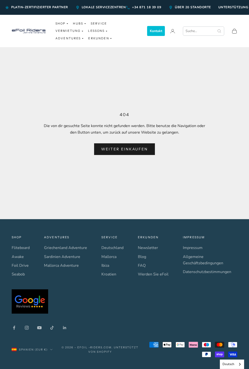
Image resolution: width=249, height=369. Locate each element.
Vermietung (68, 31)
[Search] (220, 31)
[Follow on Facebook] (14, 327)
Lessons (96, 31)
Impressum (193, 247)
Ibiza (105, 265)
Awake (18, 256)
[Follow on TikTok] (52, 327)
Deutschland (112, 247)
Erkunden (98, 38)
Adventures (68, 38)
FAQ (142, 265)
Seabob (18, 274)
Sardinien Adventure (62, 256)
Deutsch (228, 364)
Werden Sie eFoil (153, 274)
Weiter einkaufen (124, 149)
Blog (142, 256)
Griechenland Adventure (65, 247)
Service (99, 23)
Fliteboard (21, 247)
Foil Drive (20, 265)
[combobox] (232, 364)
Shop (60, 23)
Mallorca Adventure (61, 265)
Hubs (78, 23)
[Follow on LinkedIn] (64, 327)
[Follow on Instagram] (26, 327)
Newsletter (148, 247)
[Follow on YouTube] (39, 327)
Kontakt (156, 31)
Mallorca (108, 256)
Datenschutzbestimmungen (207, 272)
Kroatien (108, 274)
